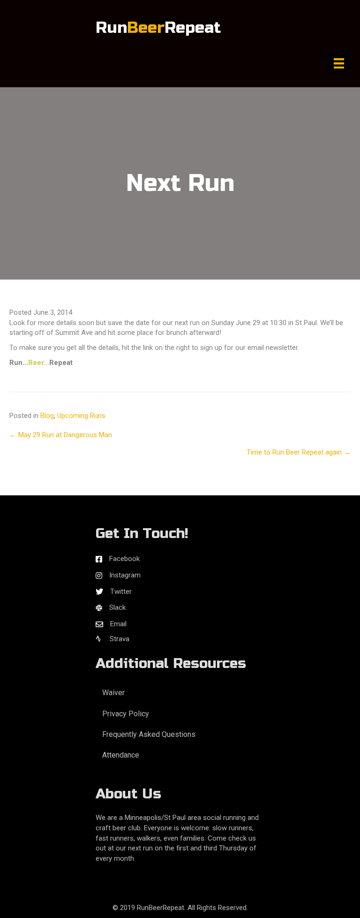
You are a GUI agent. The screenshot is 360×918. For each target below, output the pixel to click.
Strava (118, 639)
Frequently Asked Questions (148, 734)
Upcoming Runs (81, 415)
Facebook (124, 558)
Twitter (121, 591)
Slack (117, 607)
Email (118, 624)
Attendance (120, 755)
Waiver (113, 692)
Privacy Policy (125, 713)
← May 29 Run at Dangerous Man (60, 435)
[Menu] (339, 63)
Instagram (125, 575)
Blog (47, 415)
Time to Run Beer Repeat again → (299, 452)
